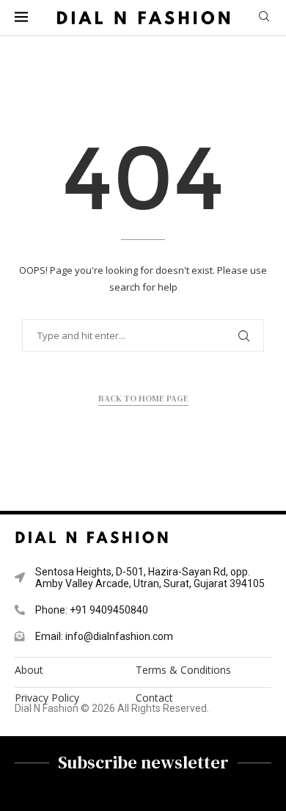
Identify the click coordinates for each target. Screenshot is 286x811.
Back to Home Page (143, 398)
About (29, 670)
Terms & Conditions (183, 670)
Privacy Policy (47, 698)
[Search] (264, 18)
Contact (154, 698)
